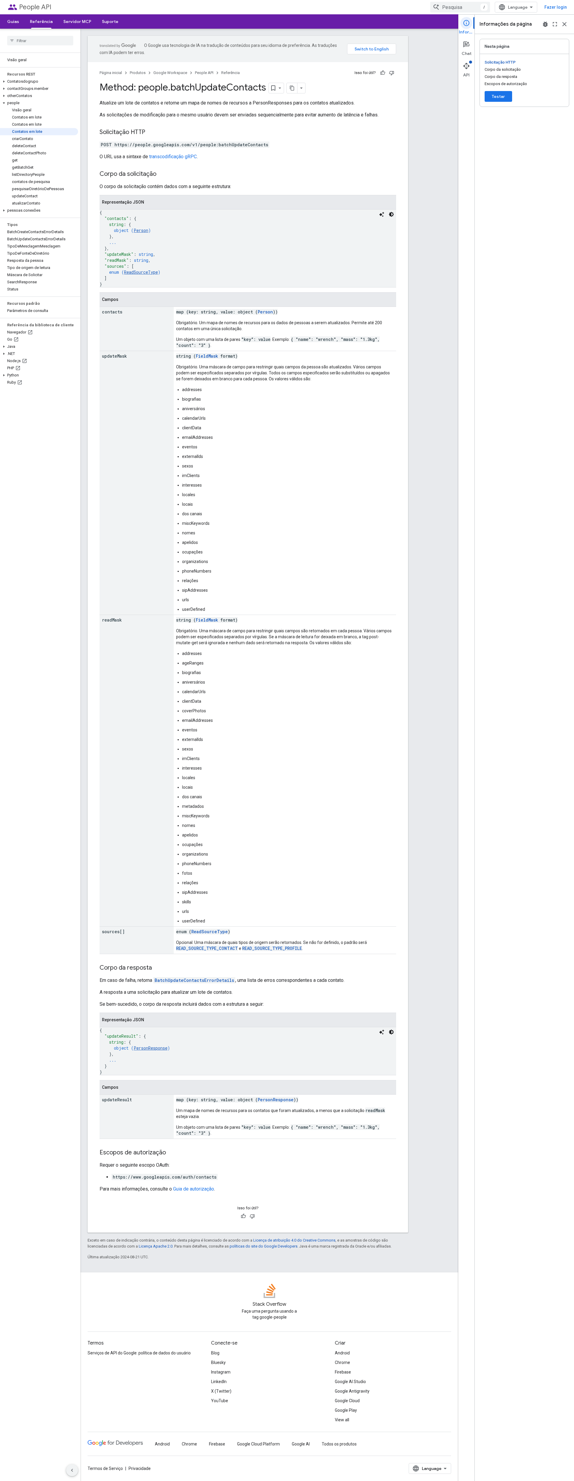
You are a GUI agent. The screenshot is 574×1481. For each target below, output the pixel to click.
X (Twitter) (221, 1391)
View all (342, 1419)
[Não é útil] (391, 72)
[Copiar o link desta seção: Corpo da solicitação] (162, 174)
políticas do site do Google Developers (263, 1246)
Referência (41, 21)
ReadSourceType (141, 272)
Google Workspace (170, 72)
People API (35, 7)
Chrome (342, 1362)
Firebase (343, 1372)
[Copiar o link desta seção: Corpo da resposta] (158, 968)
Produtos (138, 72)
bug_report (545, 24)
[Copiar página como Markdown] (292, 88)
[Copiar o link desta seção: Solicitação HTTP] (151, 132)
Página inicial (111, 72)
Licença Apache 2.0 (155, 1246)
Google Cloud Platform (258, 1444)
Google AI (301, 1444)
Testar (498, 96)
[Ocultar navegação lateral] (72, 1470)
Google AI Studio (350, 1381)
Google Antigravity (352, 1391)
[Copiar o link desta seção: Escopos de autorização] (172, 1152)
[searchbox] (40, 40)
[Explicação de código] (382, 214)
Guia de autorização (193, 1189)
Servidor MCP (77, 21)
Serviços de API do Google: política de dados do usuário (139, 1353)
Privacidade (140, 1468)
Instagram (220, 1372)
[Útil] (382, 72)
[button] (39, 81)
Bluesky (218, 1362)
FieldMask (207, 356)
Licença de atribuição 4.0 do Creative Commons (294, 1240)
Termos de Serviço (105, 1468)
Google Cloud (347, 1400)
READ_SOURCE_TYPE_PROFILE (272, 948)
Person (141, 230)
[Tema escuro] (391, 214)
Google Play (346, 1410)
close (564, 24)
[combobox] (460, 7)
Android (342, 1353)
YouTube (219, 1400)
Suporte (110, 21)
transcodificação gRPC (173, 156)
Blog (215, 1353)
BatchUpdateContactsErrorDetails (194, 980)
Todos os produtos (339, 1444)
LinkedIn (219, 1381)
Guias (13, 21)
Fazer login (555, 7)
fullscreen (554, 24)
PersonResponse (150, 1048)
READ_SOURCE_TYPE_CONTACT (207, 948)
